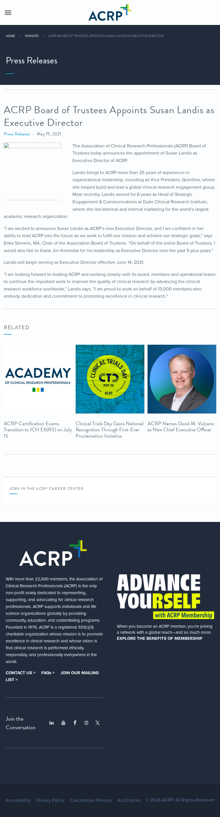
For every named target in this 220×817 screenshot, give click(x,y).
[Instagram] (86, 723)
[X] (97, 723)
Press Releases (17, 133)
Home (10, 36)
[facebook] (75, 723)
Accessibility (18, 800)
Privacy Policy (50, 800)
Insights (32, 36)
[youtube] (63, 723)
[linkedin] (51, 723)
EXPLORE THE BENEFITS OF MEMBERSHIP (159, 638)
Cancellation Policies (91, 800)
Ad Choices (129, 800)
